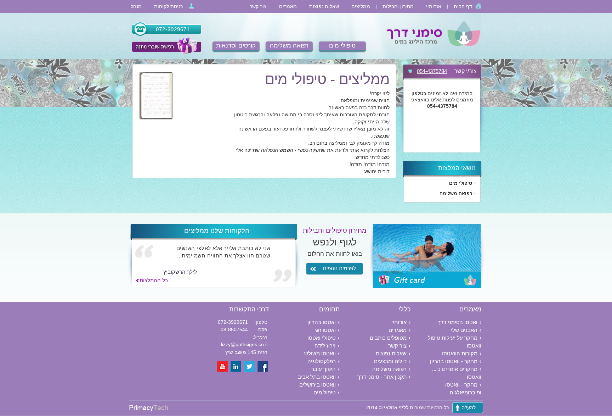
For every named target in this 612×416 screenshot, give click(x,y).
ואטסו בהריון (321, 322)
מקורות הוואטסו (459, 353)
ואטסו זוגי (325, 330)
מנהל (136, 6)
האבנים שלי (464, 330)
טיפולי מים (342, 45)
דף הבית (463, 6)
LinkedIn (236, 366)
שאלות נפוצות (324, 6)
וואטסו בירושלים (317, 385)
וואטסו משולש (320, 353)
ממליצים (360, 6)
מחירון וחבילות (398, 6)
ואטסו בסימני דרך (457, 322)
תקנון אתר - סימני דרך (382, 377)
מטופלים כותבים (388, 338)
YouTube (222, 366)
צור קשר (258, 6)
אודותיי (433, 6)
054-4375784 (432, 71)
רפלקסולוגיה (321, 361)
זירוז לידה (325, 346)
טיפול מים (324, 392)
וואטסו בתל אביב (317, 377)
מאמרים (288, 6)
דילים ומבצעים (390, 361)
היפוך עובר (323, 369)
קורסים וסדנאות (236, 45)
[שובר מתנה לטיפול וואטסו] (166, 46)
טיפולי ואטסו (321, 338)
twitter (249, 366)
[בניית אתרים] (148, 409)
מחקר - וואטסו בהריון (453, 361)
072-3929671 (173, 29)
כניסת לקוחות (168, 6)
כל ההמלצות (154, 280)
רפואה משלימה (289, 45)
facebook (263, 366)
